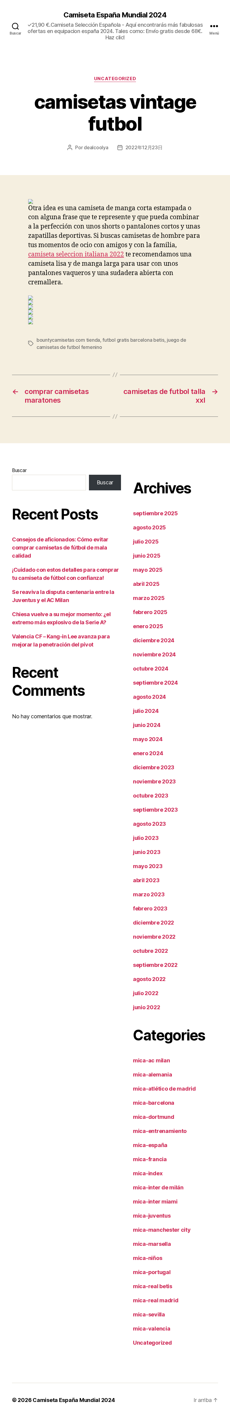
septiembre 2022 (155, 965)
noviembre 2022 (154, 937)
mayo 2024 (148, 739)
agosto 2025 (149, 527)
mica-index (147, 1173)
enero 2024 (148, 753)
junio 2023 (146, 852)
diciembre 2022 (153, 922)
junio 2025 (146, 556)
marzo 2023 (148, 894)
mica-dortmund (153, 1117)
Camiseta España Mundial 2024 (114, 15)
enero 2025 (148, 626)
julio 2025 (145, 541)
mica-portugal (152, 1272)
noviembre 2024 (154, 654)
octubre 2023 (150, 795)
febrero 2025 (150, 612)
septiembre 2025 (155, 513)
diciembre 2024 (153, 640)
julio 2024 (145, 711)
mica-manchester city (162, 1230)
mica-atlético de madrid (164, 1088)
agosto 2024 (149, 697)
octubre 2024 (150, 668)
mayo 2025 (148, 570)
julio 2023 (145, 838)
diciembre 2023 (153, 767)
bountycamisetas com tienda (68, 340)
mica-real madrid (155, 1300)
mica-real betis (152, 1286)
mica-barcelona (153, 1103)
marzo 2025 (148, 598)
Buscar (19, 470)
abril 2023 (146, 880)
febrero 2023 (150, 908)
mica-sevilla (149, 1314)
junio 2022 (146, 1007)
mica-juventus (152, 1216)
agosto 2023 (149, 824)
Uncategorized (115, 78)
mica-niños (147, 1258)
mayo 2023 (148, 866)
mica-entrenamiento (160, 1131)
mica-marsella (152, 1244)
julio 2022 (145, 993)
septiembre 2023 (155, 810)
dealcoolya (96, 147)
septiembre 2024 (155, 683)
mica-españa (150, 1145)
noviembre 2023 (154, 781)
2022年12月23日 (144, 147)
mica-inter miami (155, 1201)
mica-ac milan (151, 1060)
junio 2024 (146, 725)
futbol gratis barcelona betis (133, 340)
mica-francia (150, 1159)
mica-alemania (152, 1074)
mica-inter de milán (158, 1187)
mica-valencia (151, 1328)
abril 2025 (146, 584)
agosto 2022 (149, 979)
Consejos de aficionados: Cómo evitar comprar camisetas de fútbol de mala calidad (60, 547)
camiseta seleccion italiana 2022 (76, 254)
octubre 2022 (150, 951)
